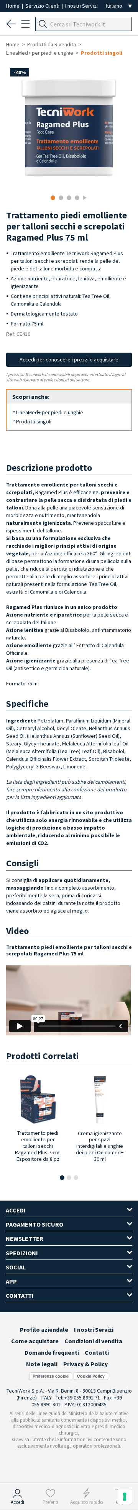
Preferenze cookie (51, 1376)
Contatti (97, 1352)
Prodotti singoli (101, 52)
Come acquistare (35, 1341)
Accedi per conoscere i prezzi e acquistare (69, 359)
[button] (62, 1177)
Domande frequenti (52, 1352)
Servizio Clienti (43, 5)
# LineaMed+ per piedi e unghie (47, 412)
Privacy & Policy (85, 1364)
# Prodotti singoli (31, 421)
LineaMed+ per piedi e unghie (39, 52)
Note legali (42, 1364)
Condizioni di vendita (93, 1341)
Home (13, 5)
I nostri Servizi (81, 5)
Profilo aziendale (44, 1329)
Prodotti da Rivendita (51, 44)
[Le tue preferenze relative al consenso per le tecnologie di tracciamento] (124, 1496)
